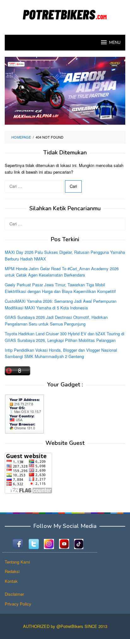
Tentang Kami (17, 562)
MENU (115, 42)
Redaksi (12, 571)
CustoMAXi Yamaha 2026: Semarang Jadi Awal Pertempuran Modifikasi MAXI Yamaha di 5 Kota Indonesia (60, 304)
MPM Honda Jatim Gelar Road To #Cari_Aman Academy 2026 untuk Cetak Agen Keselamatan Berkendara (62, 272)
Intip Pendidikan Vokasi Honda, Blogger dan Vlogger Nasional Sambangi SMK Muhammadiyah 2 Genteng (61, 353)
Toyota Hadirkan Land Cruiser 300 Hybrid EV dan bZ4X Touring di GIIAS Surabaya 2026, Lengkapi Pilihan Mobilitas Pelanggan (64, 337)
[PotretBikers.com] (65, 13)
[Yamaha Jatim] (65, 90)
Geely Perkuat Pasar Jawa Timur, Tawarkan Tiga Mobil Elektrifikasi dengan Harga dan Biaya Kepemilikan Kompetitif (60, 288)
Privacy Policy (18, 604)
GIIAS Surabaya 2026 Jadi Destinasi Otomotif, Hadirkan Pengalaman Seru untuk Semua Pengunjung (56, 320)
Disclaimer (14, 594)
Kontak (11, 581)
